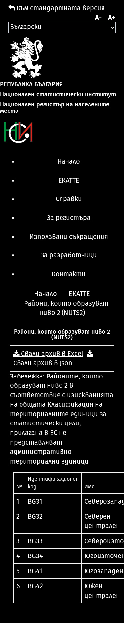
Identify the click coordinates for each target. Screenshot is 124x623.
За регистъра (69, 218)
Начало (68, 161)
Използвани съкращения (68, 237)
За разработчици (69, 255)
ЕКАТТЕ (68, 180)
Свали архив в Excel (51, 354)
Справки (69, 199)
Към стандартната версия (60, 8)
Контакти (69, 274)
